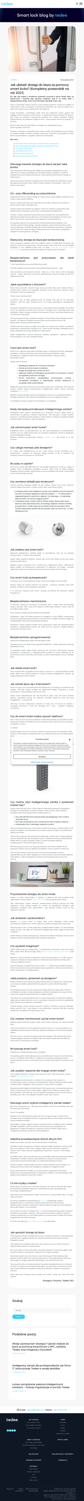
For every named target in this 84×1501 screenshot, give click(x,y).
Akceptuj (42, 756)
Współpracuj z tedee (62, 1433)
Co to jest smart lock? (23, 148)
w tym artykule (23, 391)
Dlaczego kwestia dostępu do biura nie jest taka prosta (37, 143)
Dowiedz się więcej (19, 1353)
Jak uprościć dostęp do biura (26, 156)
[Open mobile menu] (80, 4)
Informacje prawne (33, 1460)
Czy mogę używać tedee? (33, 1442)
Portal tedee (63, 1439)
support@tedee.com (35, 1221)
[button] (70, 739)
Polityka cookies (35, 762)
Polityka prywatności (47, 762)
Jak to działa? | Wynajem (34, 1425)
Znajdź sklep (34, 1454)
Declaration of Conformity (63, 1454)
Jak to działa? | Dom (33, 1422)
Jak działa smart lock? (24, 151)
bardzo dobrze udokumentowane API (55, 951)
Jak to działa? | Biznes (33, 1428)
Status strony (33, 1480)
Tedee (63, 1419)
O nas (63, 1425)
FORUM (33, 1477)
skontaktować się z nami (25, 1076)
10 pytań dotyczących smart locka (34, 1445)
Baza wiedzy (34, 1469)
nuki (55, 494)
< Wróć (13, 80)
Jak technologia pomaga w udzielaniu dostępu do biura (36, 146)
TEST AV (43, 1200)
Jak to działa (33, 1419)
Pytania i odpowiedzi (33, 1471)
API (34, 1474)
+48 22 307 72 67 (60, 1410)
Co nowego (33, 1448)
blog (40, 1211)
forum (47, 965)
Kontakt (62, 1430)
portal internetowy (38, 899)
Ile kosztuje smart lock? (24, 153)
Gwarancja (62, 1460)
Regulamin (10, 1489)
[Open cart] (77, 3)
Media (63, 1428)
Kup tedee (62, 1422)
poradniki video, (49, 437)
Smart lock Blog (33, 1439)
